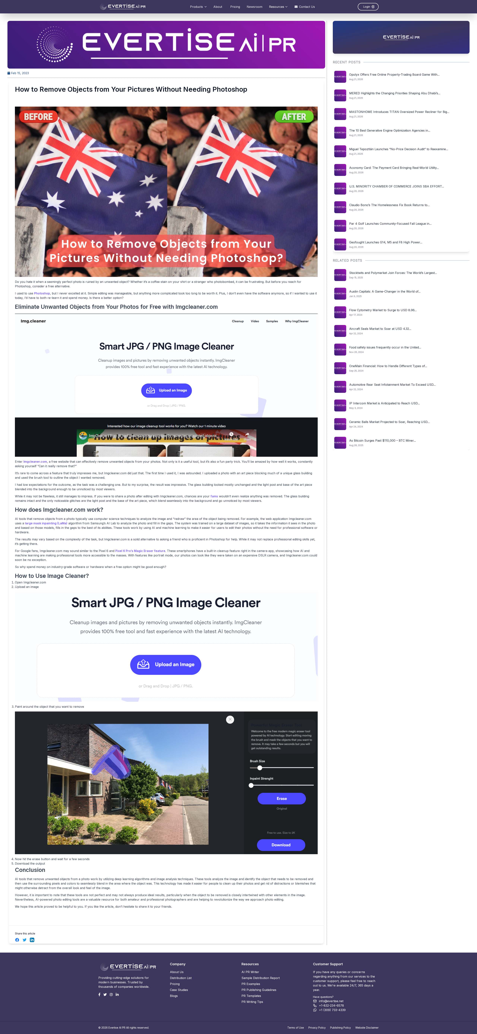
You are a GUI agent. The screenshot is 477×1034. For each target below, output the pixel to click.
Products (196, 7)
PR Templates (251, 996)
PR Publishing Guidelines (258, 990)
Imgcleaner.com (35, 461)
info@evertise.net (331, 1001)
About (217, 7)
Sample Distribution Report (260, 978)
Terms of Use (295, 1027)
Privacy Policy (317, 1027)
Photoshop (42, 293)
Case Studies (179, 990)
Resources (276, 7)
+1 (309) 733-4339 (332, 1010)
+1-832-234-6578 (331, 1005)
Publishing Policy (340, 1027)
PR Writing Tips (252, 1002)
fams (214, 496)
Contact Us (307, 7)
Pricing (235, 7)
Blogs (174, 996)
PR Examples (250, 984)
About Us (177, 972)
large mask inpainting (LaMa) (46, 523)
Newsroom (254, 7)
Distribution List (181, 978)
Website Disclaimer (367, 1027)
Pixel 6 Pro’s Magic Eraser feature (140, 551)
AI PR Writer (250, 972)
